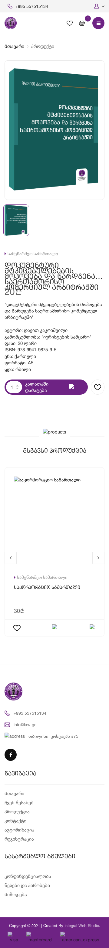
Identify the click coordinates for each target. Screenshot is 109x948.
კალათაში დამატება (36, 387)
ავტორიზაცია (19, 830)
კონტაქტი (15, 821)
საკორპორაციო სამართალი (47, 587)
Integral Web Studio (81, 925)
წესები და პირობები (27, 885)
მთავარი (14, 46)
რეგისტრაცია (19, 839)
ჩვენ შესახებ (19, 802)
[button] (99, 6)
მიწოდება (16, 894)
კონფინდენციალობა (28, 876)
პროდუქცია (17, 812)
